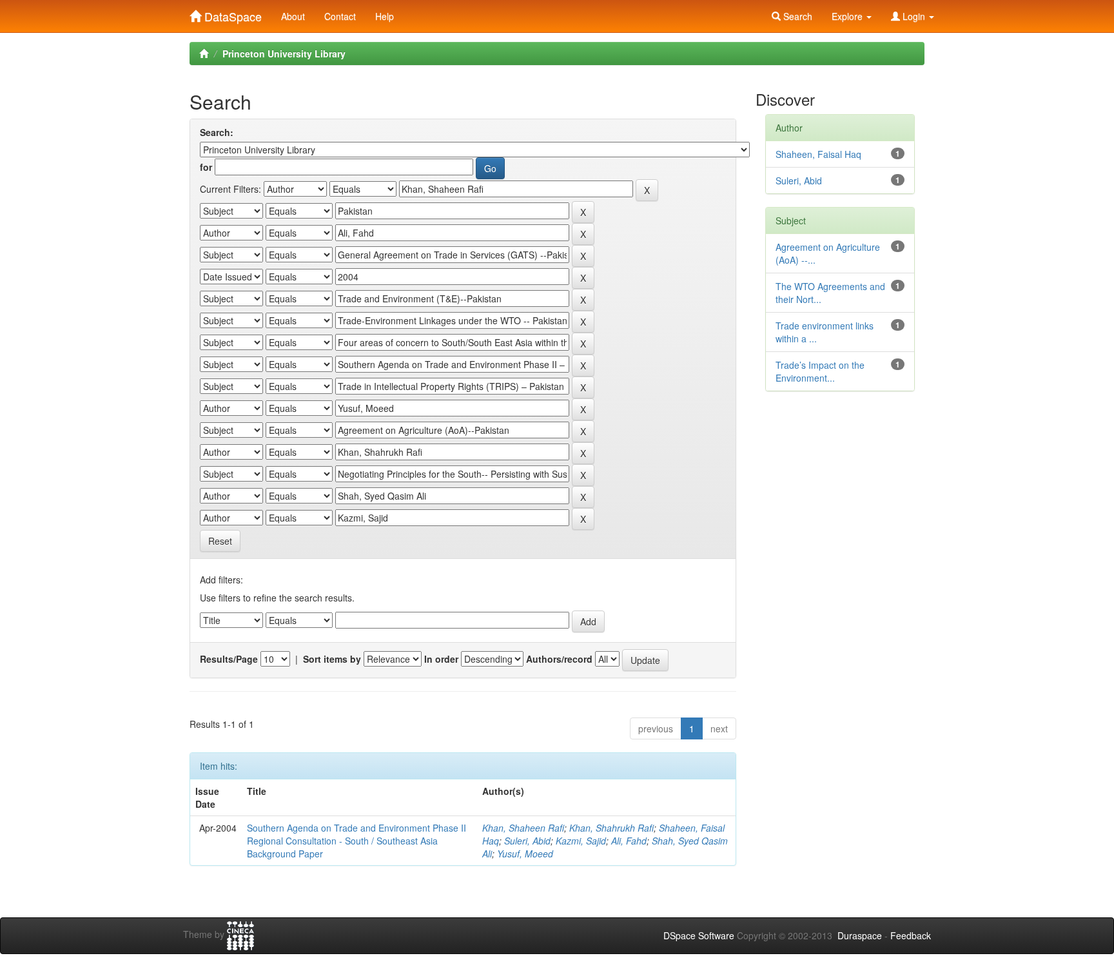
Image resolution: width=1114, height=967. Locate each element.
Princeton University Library (284, 53)
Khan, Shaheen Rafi (523, 827)
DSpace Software (698, 935)
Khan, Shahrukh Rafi (611, 827)
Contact (340, 16)
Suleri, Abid (527, 840)
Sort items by (332, 658)
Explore (848, 16)
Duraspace (859, 935)
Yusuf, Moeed (525, 853)
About (293, 16)
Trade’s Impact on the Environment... (820, 371)
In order (441, 658)
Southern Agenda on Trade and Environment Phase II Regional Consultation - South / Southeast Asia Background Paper (356, 840)
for (206, 167)
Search (796, 16)
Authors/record (559, 658)
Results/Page (229, 658)
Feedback (910, 935)
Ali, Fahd (629, 840)
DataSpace (231, 13)
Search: (216, 132)
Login (914, 16)
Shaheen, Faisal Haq (818, 154)
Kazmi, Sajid (581, 840)
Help (384, 16)
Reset (220, 540)
